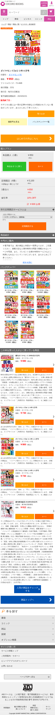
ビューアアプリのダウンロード (14, 661)
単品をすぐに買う (14, 166)
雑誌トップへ (27, 599)
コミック (38, 19)
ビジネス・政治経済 (28, 24)
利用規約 (7, 708)
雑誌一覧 (16, 24)
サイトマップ (48, 708)
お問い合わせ (7, 666)
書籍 (16, 19)
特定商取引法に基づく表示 (34, 708)
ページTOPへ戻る (27, 677)
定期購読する (27, 226)
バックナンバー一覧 (41, 122)
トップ (5, 19)
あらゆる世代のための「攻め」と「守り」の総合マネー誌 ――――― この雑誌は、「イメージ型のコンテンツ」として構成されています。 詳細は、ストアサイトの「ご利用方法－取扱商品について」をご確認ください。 (27, 430)
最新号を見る (13, 122)
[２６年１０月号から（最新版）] (27, 217)
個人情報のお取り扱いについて (20, 708)
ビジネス (27, 19)
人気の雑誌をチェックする (27, 589)
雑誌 (49, 19)
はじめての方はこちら (27, 138)
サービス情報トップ (9, 651)
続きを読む (27, 262)
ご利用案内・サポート (10, 656)
